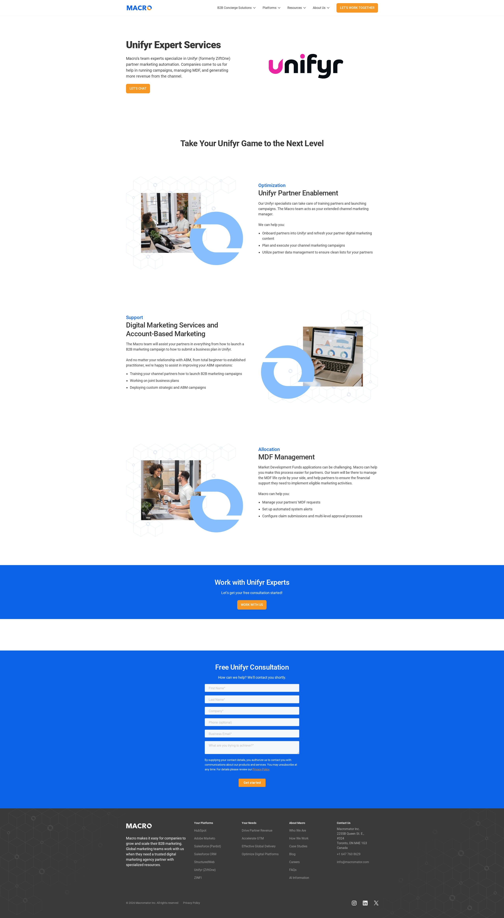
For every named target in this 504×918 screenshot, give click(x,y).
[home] (140, 8)
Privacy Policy (191, 902)
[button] (236, 8)
